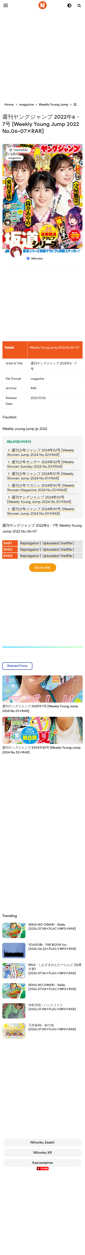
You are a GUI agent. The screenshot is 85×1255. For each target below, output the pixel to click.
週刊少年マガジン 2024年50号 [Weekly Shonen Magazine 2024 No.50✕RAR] (41, 487)
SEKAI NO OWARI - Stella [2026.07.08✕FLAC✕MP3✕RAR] (52, 927)
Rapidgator (29, 543)
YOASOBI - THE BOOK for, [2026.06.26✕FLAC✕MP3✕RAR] (52, 947)
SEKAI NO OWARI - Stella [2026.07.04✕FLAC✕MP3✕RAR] (52, 987)
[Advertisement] (42, 53)
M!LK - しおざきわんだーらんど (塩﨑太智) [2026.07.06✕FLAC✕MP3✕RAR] (54, 969)
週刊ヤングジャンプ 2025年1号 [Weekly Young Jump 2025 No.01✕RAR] (40, 708)
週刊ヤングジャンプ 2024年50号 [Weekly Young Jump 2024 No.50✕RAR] (39, 499)
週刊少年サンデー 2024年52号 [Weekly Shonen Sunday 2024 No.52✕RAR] (40, 464)
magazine (14, 158)
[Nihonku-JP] (42, 5)
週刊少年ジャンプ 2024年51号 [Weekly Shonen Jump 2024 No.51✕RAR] (40, 476)
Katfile (66, 543)
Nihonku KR (42, 1153)
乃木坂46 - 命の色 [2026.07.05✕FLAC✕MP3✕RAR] (52, 1027)
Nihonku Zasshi (42, 1142)
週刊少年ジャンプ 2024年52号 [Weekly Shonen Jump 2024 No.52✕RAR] (40, 452)
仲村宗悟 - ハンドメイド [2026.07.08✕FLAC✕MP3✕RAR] (52, 1007)
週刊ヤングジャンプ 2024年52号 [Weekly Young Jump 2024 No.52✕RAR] (41, 750)
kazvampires (42, 1163)
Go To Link (42, 568)
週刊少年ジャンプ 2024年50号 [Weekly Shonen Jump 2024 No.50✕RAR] (41, 511)
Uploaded (51, 543)
